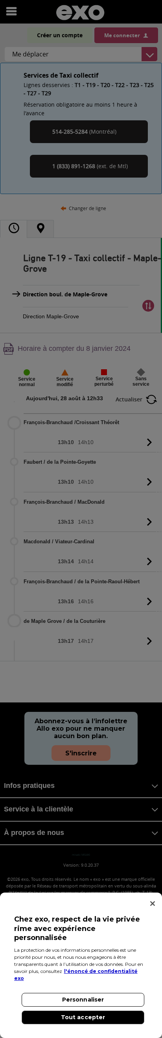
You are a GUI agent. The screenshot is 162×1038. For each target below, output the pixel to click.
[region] (81, 965)
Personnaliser (83, 999)
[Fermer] (152, 903)
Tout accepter (83, 1017)
